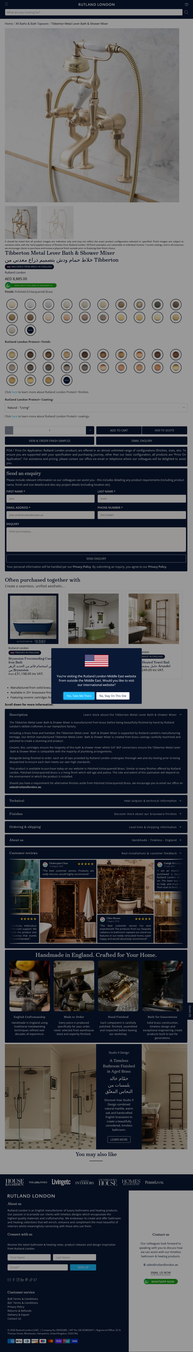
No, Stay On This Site (112, 696)
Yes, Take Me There (79, 696)
